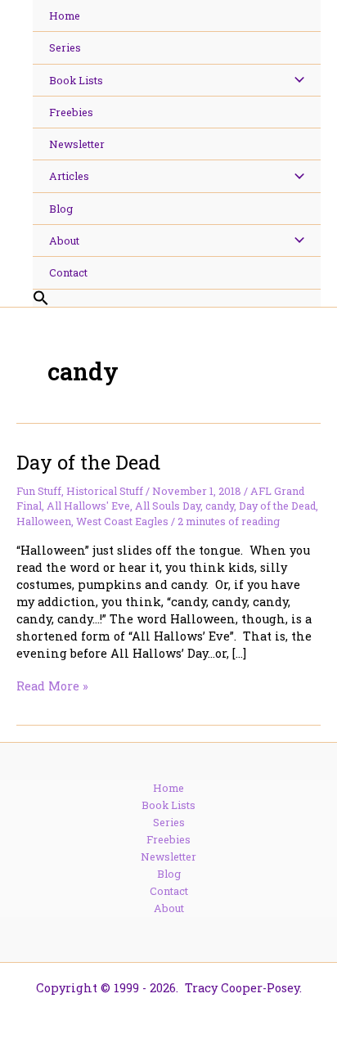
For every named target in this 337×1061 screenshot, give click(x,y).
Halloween (43, 521)
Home (168, 787)
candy (219, 505)
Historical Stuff (104, 490)
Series (169, 822)
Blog (169, 873)
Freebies (168, 839)
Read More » (52, 686)
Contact (169, 890)
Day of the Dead (88, 461)
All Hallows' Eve (88, 505)
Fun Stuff (38, 490)
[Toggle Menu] (294, 80)
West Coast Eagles (122, 521)
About (169, 908)
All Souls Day (167, 505)
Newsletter (168, 856)
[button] (177, 299)
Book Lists (168, 804)
